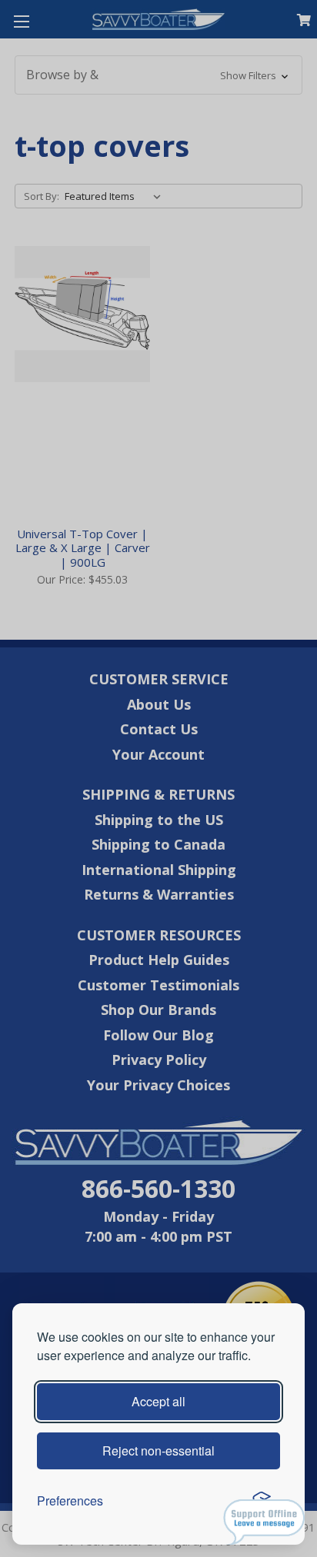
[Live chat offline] (264, 1522)
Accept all (158, 1401)
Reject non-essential (158, 1450)
